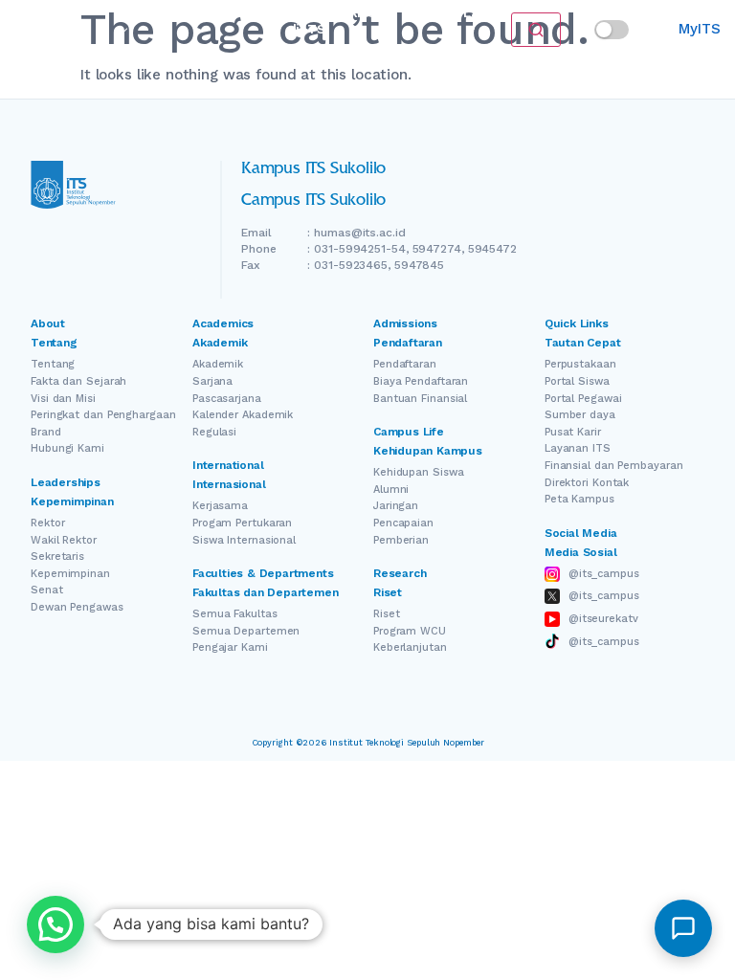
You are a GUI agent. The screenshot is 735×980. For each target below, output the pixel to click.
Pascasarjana (226, 398)
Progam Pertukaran (242, 523)
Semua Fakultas (235, 614)
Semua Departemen (246, 631)
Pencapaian (403, 523)
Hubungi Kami (67, 448)
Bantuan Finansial (420, 398)
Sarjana (212, 381)
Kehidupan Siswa (418, 472)
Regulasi (214, 432)
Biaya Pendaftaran (420, 381)
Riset (364, 13)
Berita (421, 13)
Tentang (53, 364)
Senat (47, 590)
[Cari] (536, 29)
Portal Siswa (577, 381)
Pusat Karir (573, 432)
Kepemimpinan (70, 574)
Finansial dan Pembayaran (614, 465)
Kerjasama (220, 506)
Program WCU (409, 631)
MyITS (699, 28)
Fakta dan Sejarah (78, 381)
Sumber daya (580, 415)
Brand (46, 432)
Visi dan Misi (63, 398)
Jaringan (395, 506)
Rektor (47, 523)
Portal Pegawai (583, 398)
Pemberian (401, 540)
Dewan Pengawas (77, 607)
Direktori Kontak (587, 483)
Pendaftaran (226, 13)
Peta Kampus (579, 499)
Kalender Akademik (242, 415)
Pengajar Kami (230, 647)
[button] (55, 924)
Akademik (217, 364)
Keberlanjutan (410, 647)
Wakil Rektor (64, 540)
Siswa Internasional (244, 540)
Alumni (391, 489)
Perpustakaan (580, 364)
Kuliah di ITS (307, 21)
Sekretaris (57, 556)
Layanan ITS (578, 448)
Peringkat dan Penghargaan (103, 415)
